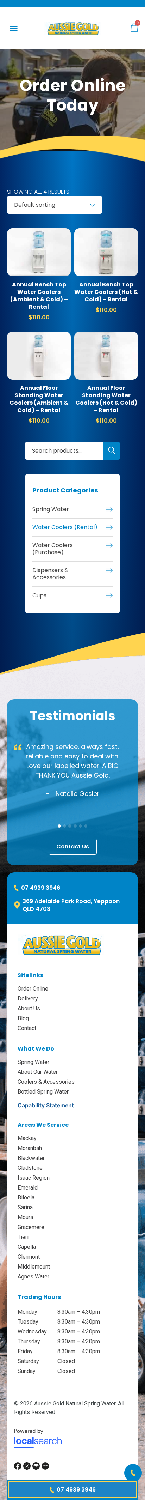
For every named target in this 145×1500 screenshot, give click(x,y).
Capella (27, 1247)
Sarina (25, 1207)
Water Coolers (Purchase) (52, 549)
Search (111, 451)
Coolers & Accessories (46, 1081)
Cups (39, 595)
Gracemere (31, 1227)
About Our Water (38, 1072)
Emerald (28, 1187)
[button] (13, 28)
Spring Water (50, 509)
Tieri (23, 1237)
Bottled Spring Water (43, 1091)
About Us (29, 1008)
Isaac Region (34, 1177)
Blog (23, 1018)
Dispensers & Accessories (50, 574)
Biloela (26, 1197)
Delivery (28, 998)
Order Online (33, 988)
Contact (27, 1028)
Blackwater (31, 1158)
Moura (25, 1217)
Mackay (27, 1138)
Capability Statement (46, 1105)
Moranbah (30, 1148)
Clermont (29, 1256)
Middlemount (34, 1266)
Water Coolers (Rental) (64, 527)
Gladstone (30, 1168)
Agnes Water (33, 1276)
